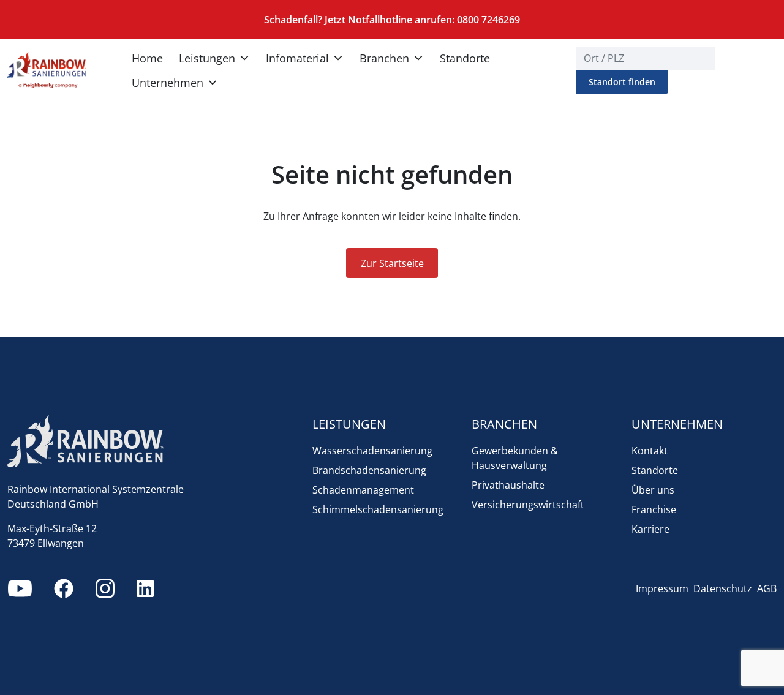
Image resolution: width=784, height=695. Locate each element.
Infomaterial (297, 58)
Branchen (384, 58)
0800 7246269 (488, 19)
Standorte (465, 58)
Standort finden (622, 82)
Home (147, 58)
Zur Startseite (392, 263)
